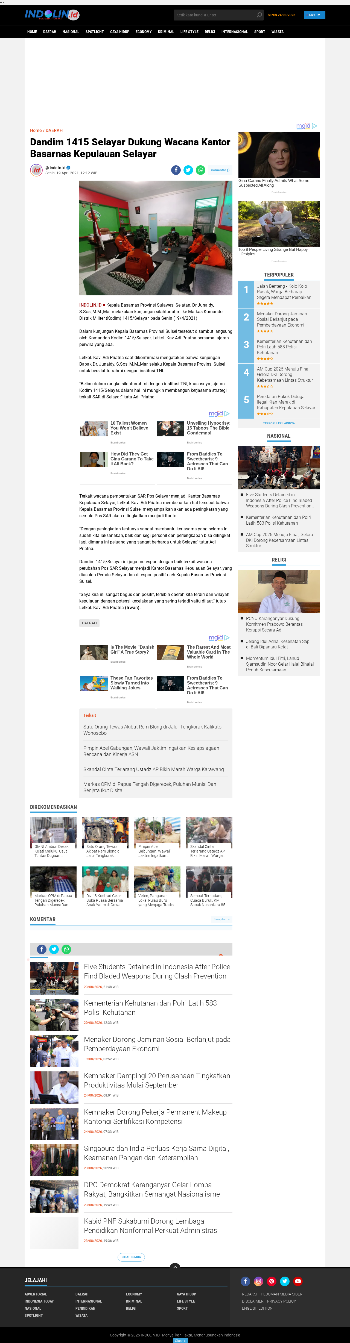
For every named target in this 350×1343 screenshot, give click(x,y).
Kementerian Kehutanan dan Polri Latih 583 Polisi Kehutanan (150, 1007)
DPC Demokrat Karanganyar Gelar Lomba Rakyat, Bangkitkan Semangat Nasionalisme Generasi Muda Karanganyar (152, 1194)
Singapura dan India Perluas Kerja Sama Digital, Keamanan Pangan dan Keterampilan (156, 1153)
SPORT (259, 32)
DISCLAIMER (253, 1301)
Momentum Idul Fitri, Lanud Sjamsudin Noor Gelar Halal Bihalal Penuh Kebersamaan (280, 664)
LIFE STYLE (189, 32)
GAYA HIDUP (119, 32)
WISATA (278, 32)
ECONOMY (144, 32)
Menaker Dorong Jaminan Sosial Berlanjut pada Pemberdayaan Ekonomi (157, 1044)
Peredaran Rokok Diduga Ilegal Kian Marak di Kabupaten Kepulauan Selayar (286, 402)
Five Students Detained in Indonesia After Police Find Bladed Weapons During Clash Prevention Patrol (157, 976)
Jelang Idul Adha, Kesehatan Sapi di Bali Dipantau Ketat (278, 644)
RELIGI (210, 32)
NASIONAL (71, 32)
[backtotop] (175, 1268)
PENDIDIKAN (85, 1308)
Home (32, 32)
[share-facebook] (176, 170)
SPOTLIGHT (95, 32)
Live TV (314, 15)
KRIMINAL (166, 32)
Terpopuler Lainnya (279, 423)
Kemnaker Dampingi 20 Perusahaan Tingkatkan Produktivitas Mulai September (157, 1080)
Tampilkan (221, 919)
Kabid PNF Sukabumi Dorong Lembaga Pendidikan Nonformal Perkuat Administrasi (151, 1226)
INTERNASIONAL (234, 32)
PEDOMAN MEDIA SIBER (281, 1294)
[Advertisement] (175, 80)
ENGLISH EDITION (257, 1308)
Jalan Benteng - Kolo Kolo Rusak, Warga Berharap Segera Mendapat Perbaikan (284, 292)
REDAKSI (249, 1294)
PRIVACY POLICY (281, 1301)
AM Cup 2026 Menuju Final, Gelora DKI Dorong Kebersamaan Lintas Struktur (285, 374)
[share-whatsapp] (200, 170)
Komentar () (220, 170)
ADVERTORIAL (36, 1294)
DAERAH (49, 32)
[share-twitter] (188, 170)
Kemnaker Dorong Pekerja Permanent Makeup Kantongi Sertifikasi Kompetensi (155, 1116)
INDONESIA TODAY (39, 1301)
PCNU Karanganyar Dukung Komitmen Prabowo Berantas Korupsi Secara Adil (274, 624)
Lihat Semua (131, 1257)
